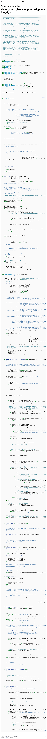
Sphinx (6, 737)
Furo (15, 737)
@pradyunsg (11, 737)
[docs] (43, 97)
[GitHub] (45, 737)
